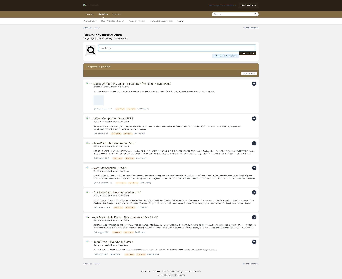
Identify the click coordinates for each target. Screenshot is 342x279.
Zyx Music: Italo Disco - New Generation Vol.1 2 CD (126, 217)
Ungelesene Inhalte (136, 21)
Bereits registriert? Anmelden (222, 5)
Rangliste (116, 14)
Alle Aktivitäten (90, 21)
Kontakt (188, 271)
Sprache (145, 271)
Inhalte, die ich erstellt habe (161, 21)
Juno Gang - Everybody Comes (113, 241)
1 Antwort (116, 254)
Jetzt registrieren (248, 5)
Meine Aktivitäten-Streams (112, 21)
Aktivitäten (103, 14)
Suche (180, 21)
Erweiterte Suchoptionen (226, 56)
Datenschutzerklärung (172, 271)
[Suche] (256, 14)
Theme (156, 271)
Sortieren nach (249, 73)
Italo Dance (124, 87)
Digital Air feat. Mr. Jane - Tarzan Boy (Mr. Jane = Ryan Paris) (132, 83)
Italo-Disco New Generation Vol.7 (114, 143)
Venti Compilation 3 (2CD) (110, 168)
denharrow (98, 87)
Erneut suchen (248, 53)
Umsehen (90, 14)
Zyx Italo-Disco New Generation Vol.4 (117, 192)
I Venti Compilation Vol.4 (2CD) (113, 118)
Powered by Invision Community (171, 275)
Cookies (197, 271)
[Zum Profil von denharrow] (89, 85)
